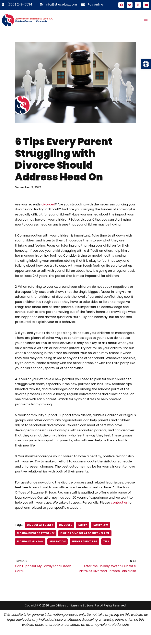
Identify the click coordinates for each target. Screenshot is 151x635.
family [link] (82, 525)
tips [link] (106, 541)
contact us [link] (119, 502)
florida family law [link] (30, 541)
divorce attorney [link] (40, 525)
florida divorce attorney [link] (35, 533)
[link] (146, 64)
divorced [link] (48, 204)
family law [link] (100, 525)
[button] (145, 21)
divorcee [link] (65, 525)
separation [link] (57, 541)
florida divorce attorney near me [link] (85, 533)
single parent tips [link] (84, 541)
